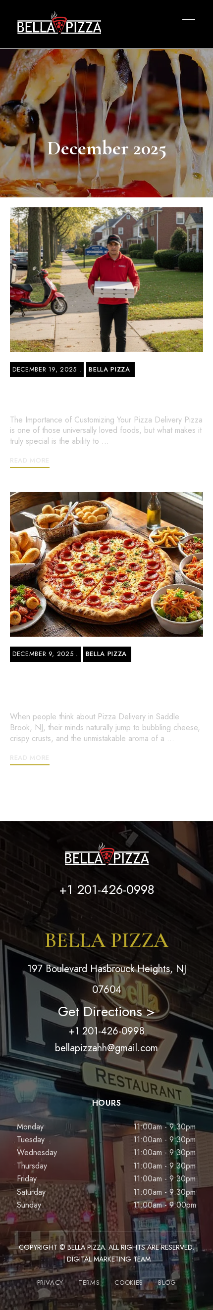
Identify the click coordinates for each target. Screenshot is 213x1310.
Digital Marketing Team (109, 1259)
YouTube (132, 920)
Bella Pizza (109, 369)
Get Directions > (106, 1011)
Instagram (106, 920)
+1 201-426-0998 (107, 1031)
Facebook (81, 920)
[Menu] (186, 22)
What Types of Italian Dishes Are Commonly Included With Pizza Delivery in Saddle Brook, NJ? (104, 685)
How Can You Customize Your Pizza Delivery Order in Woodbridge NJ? (104, 394)
